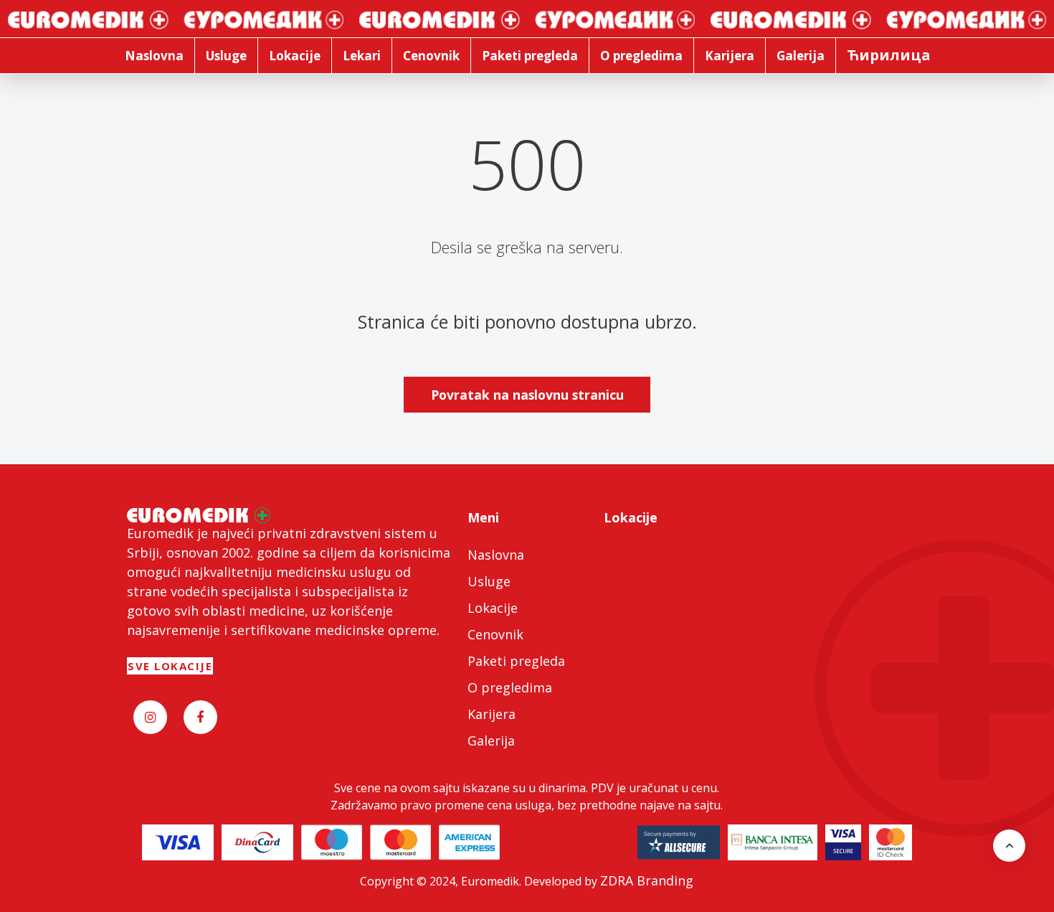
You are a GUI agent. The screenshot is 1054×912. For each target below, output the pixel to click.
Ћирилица (889, 55)
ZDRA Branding (646, 880)
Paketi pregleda (516, 660)
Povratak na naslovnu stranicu (527, 394)
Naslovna (495, 554)
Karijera (491, 714)
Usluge (489, 581)
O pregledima (509, 687)
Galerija (491, 740)
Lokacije (492, 607)
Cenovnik (495, 634)
